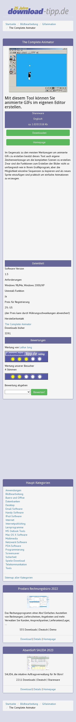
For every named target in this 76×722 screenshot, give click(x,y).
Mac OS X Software (16, 534)
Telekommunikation (16, 564)
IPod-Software (14, 516)
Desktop (10, 505)
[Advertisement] (38, 220)
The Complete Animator (18, 324)
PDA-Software (13, 546)
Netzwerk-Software (16, 542)
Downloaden (39, 132)
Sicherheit (11, 557)
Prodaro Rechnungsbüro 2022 (38, 588)
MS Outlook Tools (15, 531)
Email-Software (14, 508)
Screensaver (12, 553)
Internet (10, 520)
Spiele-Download (15, 560)
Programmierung (15, 549)
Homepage (39, 142)
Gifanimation (49, 24)
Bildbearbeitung (29, 24)
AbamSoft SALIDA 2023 (38, 650)
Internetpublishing (15, 523)
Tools (9, 568)
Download (26, 639)
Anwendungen (13, 490)
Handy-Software (15, 512)
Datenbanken (13, 501)
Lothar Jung (26, 347)
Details (37, 639)
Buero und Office (15, 497)
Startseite (11, 24)
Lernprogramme (14, 527)
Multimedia (12, 538)
